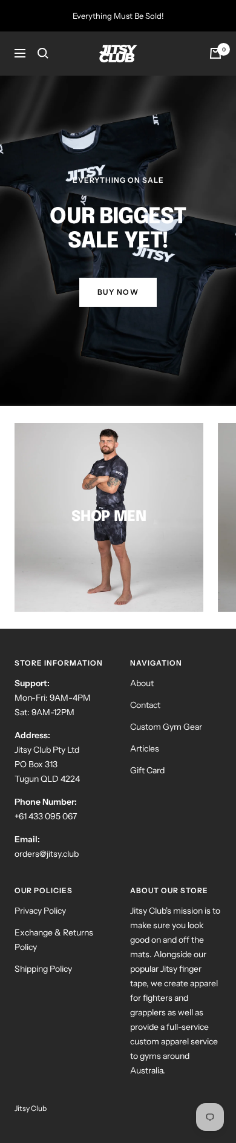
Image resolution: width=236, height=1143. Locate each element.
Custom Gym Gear (166, 726)
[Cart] (215, 53)
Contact (145, 704)
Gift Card (147, 770)
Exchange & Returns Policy (54, 939)
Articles (144, 748)
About (142, 683)
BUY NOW (118, 291)
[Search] (43, 53)
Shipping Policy (43, 968)
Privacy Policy (40, 910)
